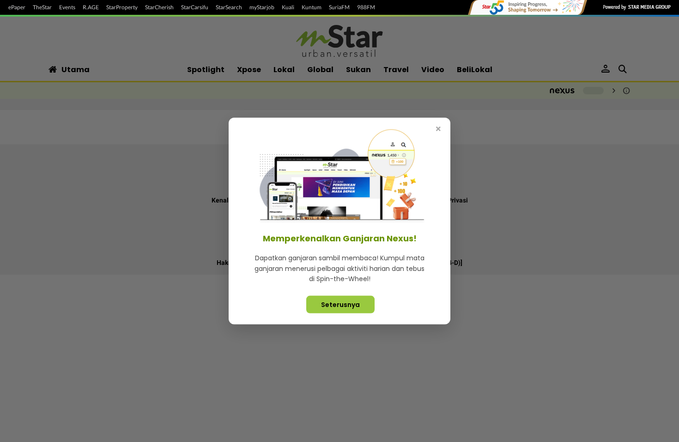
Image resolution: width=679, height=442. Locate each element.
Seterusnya (340, 304)
